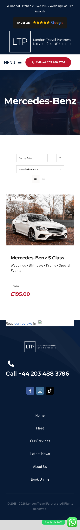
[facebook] (30, 391)
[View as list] (43, 179)
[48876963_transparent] (40, 30)
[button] (40, 22)
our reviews (23, 323)
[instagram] (40, 391)
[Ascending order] (60, 158)
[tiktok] (50, 391)
